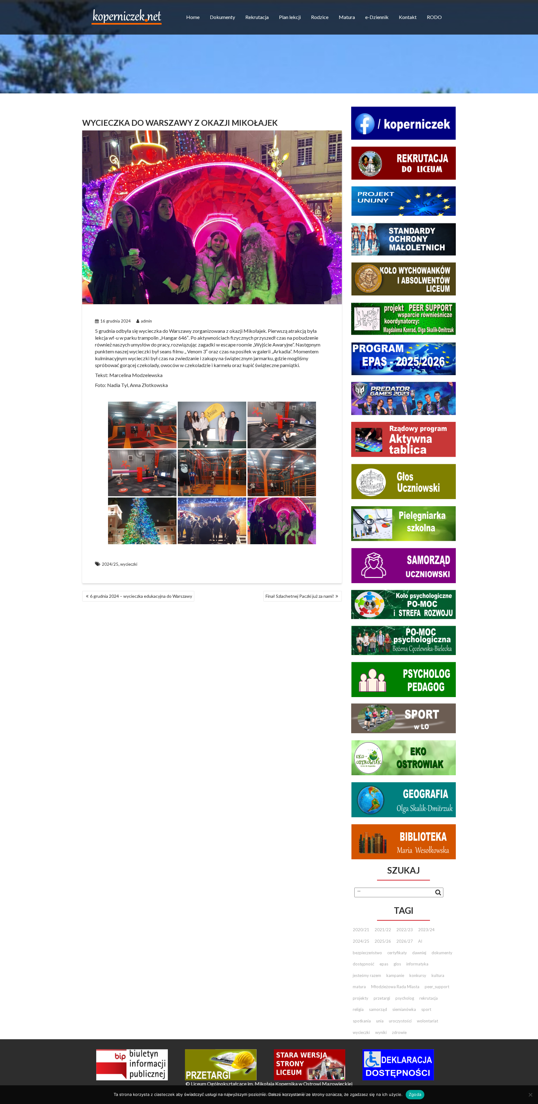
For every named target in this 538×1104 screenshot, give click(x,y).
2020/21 (361, 929)
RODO (434, 17)
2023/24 (426, 929)
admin (146, 320)
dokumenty (442, 952)
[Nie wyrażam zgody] (530, 1095)
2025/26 (383, 941)
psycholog (404, 998)
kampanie (395, 975)
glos (397, 963)
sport (426, 1009)
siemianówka (404, 1009)
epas (384, 963)
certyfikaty (397, 952)
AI (420, 941)
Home (193, 17)
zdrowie (399, 1032)
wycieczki (128, 564)
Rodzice (319, 17)
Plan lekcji (290, 17)
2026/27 (404, 941)
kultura (438, 975)
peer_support (437, 986)
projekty (360, 998)
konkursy (417, 975)
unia (380, 1020)
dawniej (419, 952)
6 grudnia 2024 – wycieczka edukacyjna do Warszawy (141, 596)
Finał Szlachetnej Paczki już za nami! (300, 596)
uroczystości (400, 1020)
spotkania (362, 1020)
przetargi (382, 998)
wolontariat (427, 1020)
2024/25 (110, 564)
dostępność (363, 963)
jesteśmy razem (367, 975)
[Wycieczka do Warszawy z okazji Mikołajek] (142, 425)
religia (358, 1009)
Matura (347, 17)
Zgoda (415, 1094)
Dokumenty (222, 17)
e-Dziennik (377, 17)
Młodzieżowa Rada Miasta (395, 986)
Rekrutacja (257, 17)
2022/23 (404, 929)
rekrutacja (428, 998)
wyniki (381, 1032)
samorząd (378, 1009)
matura (359, 986)
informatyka (417, 963)
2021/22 (383, 929)
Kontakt (408, 17)
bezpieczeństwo (367, 952)
